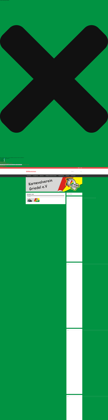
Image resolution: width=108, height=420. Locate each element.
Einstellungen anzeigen (12, 164)
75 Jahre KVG (35, 175)
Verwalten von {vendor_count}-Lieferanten (6, 163)
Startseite (29, 175)
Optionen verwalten (3, 161)
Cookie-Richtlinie (2, 165)
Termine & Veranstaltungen (51, 175)
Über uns (41, 175)
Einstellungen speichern (19, 164)
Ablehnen (7, 164)
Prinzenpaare (61, 175)
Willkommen (31, 171)
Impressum (1, 166)
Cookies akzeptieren (2, 164)
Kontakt (67, 175)
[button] (54, 79)
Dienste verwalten (2, 162)
